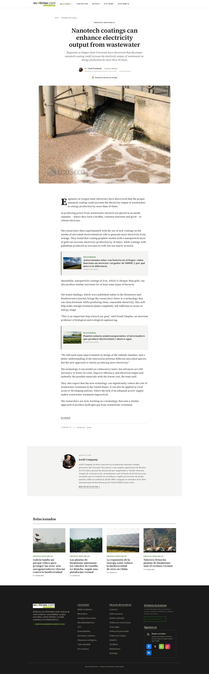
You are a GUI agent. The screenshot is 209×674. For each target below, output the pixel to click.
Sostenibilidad (84, 631)
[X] (155, 646)
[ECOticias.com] (44, 4)
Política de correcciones (120, 622)
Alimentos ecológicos (87, 640)
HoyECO (96, 4)
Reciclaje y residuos (86, 635)
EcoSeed (65, 417)
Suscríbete (123, 4)
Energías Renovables (69, 18)
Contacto (114, 609)
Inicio (57, 18)
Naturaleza (82, 614)
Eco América (83, 649)
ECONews (114, 644)
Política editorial (117, 618)
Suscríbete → (155, 619)
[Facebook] (148, 646)
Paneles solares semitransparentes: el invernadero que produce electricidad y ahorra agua (114, 337)
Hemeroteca (115, 649)
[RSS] (161, 646)
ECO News (109, 4)
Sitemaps (114, 653)
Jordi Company (95, 68)
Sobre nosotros (116, 614)
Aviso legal (114, 627)
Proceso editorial (110, 68)
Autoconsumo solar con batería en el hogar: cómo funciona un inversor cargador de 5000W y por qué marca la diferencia (114, 263)
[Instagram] (167, 646)
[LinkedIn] (148, 652)
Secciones (65, 4)
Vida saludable (84, 644)
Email (89, 427)
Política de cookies (118, 635)
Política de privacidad (119, 631)
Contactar (82, 4)
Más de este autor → (89, 487)
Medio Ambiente (85, 609)
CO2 (79, 627)
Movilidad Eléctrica (86, 622)
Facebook (81, 427)
